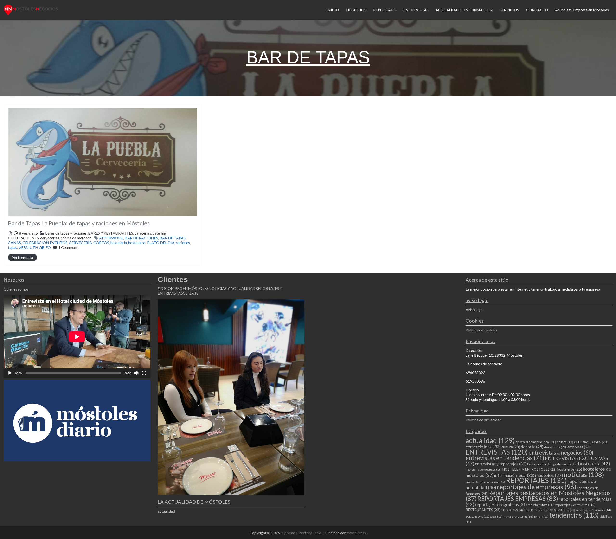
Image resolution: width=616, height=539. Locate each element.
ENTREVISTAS (416, 9)
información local (514, 475)
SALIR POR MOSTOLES (518, 510)
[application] (77, 336)
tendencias (574, 515)
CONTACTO (537, 9)
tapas (12, 247)
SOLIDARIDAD (477, 516)
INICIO (333, 9)
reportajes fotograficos (501, 504)
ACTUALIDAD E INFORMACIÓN (464, 9)
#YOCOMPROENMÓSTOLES (183, 288)
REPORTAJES (385, 9)
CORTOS (101, 242)
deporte (532, 446)
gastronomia (565, 464)
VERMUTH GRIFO (35, 247)
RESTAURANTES (483, 509)
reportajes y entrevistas (575, 505)
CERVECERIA (80, 242)
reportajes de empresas (536, 487)
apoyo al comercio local (536, 442)
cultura (510, 447)
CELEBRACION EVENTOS (44, 242)
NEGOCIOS (356, 9)
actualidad (166, 511)
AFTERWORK (111, 237)
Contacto (191, 293)
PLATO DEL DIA (160, 242)
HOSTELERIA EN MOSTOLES (529, 469)
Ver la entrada (22, 257)
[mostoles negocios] (31, 9)
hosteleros (137, 242)
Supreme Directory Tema (301, 532)
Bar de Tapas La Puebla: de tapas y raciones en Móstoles (79, 223)
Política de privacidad (483, 420)
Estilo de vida (539, 464)
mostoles (549, 475)
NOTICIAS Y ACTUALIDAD (232, 288)
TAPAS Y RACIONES (518, 516)
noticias (584, 474)
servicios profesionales (593, 510)
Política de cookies (481, 330)
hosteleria (118, 242)
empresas (579, 446)
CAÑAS (14, 242)
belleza (565, 442)
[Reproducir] (9, 373)
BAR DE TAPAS (173, 237)
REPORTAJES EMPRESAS (517, 498)
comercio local (483, 446)
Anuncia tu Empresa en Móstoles (582, 9)
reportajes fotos (541, 505)
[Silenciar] (136, 373)
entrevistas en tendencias (505, 457)
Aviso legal (474, 309)
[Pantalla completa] (144, 373)
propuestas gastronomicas (485, 481)
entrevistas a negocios (561, 452)
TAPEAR (541, 516)
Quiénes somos (16, 289)
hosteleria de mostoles (483, 469)
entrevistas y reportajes (500, 463)
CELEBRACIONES (591, 442)
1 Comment (67, 247)
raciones (183, 242)
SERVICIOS (509, 9)
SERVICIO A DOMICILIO (555, 510)
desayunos (555, 447)
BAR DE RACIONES (141, 237)
